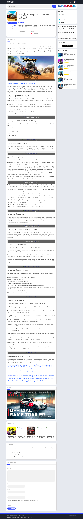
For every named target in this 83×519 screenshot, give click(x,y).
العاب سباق (65, 2)
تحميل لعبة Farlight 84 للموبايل (63, 36)
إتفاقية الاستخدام (16, 517)
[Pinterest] (71, 6)
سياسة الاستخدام (23, 517)
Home (19, 11)
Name (8, 483)
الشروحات (70, 2)
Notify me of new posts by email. (15, 505)
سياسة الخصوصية (9, 517)
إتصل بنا (28, 517)
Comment (9, 468)
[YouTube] (68, 6)
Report (12, 28)
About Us (32, 517)
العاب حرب (52, 2)
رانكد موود (9, 447)
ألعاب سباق (18, 371)
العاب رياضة (58, 2)
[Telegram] (74, 6)
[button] (54, 6)
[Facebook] (59, 6)
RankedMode (20, 447)
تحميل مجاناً (13, 22)
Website (9, 494)
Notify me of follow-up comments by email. (17, 503)
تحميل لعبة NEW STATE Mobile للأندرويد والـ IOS (67, 38)
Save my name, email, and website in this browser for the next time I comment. (24, 500)
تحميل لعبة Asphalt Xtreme (15, 375)
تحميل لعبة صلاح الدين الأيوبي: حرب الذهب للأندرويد (67, 26)
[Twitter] (62, 6)
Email (8, 489)
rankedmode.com (21, 515)
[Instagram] (65, 6)
